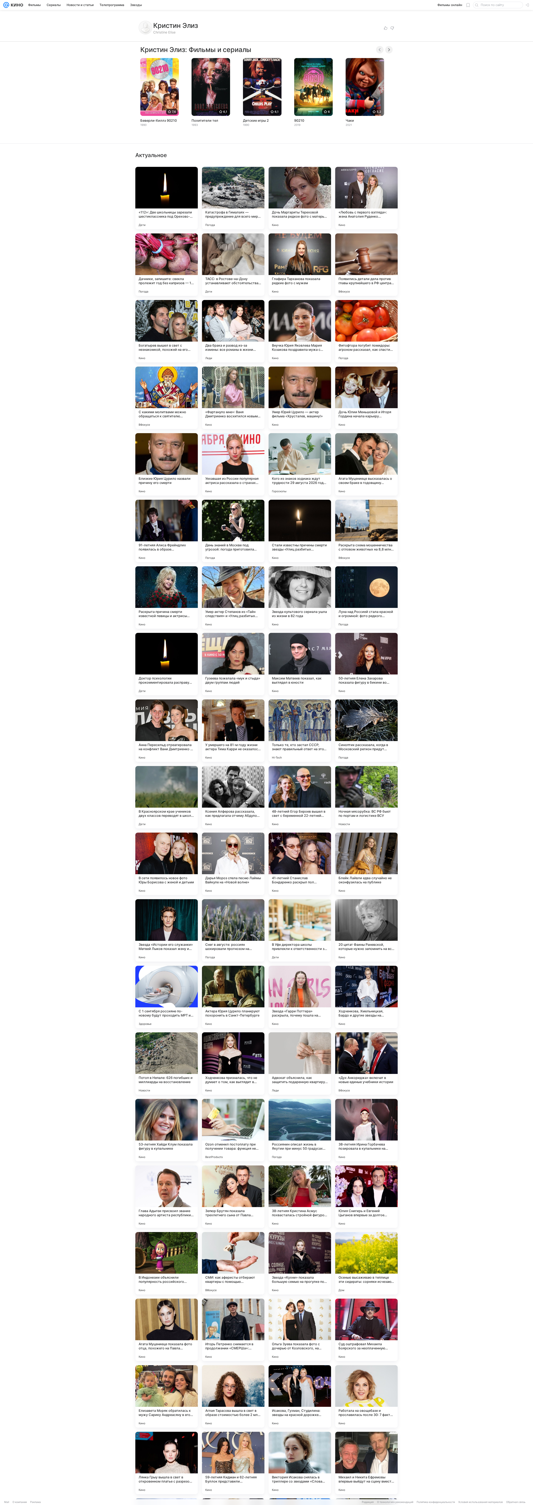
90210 (299, 120)
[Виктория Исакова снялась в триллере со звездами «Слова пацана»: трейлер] (300, 1463)
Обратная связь (516, 1502)
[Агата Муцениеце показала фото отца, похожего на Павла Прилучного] (166, 1330)
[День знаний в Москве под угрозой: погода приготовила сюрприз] (233, 531)
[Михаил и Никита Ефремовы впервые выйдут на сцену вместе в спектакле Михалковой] (366, 1463)
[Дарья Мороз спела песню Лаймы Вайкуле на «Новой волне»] (233, 864)
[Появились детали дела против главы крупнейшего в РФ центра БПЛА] (366, 264)
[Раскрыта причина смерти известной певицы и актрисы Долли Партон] (166, 597)
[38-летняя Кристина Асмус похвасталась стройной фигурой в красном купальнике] (300, 1196)
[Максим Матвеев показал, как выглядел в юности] (300, 664)
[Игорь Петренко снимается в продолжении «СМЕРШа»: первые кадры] (233, 1330)
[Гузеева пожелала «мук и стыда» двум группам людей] (233, 664)
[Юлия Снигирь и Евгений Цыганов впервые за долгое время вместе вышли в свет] (366, 1196)
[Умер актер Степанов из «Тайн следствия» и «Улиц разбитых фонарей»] (233, 597)
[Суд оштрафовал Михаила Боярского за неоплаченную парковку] (366, 1330)
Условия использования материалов (480, 1502)
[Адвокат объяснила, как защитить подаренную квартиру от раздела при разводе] (300, 1063)
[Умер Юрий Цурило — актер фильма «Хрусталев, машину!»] (300, 398)
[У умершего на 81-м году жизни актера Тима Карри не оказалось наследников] (233, 730)
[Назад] (380, 49)
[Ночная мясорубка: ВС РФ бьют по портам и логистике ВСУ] (366, 797)
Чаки (350, 120)
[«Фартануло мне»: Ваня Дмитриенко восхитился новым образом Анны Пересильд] (233, 398)
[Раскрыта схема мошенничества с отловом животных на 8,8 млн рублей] (366, 531)
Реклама (35, 1502)
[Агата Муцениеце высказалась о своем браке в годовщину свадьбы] (366, 464)
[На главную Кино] (16, 5)
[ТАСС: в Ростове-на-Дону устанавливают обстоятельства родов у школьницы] (233, 264)
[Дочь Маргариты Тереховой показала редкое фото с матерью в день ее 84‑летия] (300, 198)
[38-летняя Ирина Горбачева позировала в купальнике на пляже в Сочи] (366, 1130)
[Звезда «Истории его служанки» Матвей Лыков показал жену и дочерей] (166, 930)
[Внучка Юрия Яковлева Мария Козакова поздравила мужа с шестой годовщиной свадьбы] (300, 331)
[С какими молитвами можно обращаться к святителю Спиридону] (166, 398)
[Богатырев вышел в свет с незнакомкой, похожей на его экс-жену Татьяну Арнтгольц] (166, 331)
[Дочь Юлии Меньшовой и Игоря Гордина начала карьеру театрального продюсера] (366, 398)
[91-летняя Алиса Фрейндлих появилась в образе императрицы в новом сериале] (166, 531)
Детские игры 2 (256, 120)
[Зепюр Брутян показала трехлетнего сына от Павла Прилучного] (233, 1196)
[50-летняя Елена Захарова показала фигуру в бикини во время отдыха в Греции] (366, 664)
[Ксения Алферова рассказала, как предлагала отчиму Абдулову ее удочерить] (233, 797)
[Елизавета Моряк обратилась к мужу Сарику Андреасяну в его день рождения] (166, 1396)
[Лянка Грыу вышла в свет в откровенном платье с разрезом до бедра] (166, 1463)
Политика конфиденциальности (436, 1502)
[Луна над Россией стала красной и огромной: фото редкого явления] (366, 597)
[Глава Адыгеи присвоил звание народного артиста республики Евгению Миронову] (166, 1196)
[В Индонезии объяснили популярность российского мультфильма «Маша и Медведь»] (166, 1263)
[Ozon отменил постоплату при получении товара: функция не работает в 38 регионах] (233, 1130)
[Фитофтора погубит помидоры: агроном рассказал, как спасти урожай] (366, 331)
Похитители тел (205, 120)
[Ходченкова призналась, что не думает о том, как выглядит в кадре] (233, 1063)
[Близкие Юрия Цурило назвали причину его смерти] (166, 464)
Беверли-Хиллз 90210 (158, 120)
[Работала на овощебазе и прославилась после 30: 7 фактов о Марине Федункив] (366, 1396)
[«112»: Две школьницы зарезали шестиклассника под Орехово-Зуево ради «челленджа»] (166, 198)
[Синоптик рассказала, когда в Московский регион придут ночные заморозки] (366, 730)
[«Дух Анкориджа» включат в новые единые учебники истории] (366, 1063)
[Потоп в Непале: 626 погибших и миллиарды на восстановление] (166, 1063)
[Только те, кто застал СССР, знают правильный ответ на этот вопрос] (300, 730)
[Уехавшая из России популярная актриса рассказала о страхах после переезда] (233, 464)
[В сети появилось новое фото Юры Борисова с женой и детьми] (166, 864)
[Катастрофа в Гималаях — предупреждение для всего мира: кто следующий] (233, 198)
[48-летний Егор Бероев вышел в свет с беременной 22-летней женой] (300, 797)
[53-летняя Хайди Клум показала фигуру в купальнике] (166, 1130)
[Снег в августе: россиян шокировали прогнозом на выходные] (233, 930)
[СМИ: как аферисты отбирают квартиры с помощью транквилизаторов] (233, 1263)
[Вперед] (389, 49)
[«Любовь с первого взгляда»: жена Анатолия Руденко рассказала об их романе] (366, 198)
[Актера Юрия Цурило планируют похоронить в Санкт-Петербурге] (233, 997)
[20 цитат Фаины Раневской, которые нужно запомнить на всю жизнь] (366, 930)
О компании (19, 1502)
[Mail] (6, 5)
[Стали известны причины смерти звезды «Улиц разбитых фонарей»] (300, 531)
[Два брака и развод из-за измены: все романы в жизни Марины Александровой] (233, 331)
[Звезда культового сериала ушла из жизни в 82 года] (300, 597)
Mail (6, 1502)
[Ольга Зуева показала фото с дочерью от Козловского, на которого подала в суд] (300, 1330)
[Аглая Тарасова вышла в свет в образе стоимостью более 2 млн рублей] (233, 1396)
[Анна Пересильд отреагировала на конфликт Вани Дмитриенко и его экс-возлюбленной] (166, 730)
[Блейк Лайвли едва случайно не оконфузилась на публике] (366, 864)
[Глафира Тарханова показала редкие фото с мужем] (300, 264)
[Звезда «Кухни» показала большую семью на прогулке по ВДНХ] (300, 1263)
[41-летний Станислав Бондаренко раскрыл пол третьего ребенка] (300, 864)
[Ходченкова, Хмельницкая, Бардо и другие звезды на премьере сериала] (366, 997)
